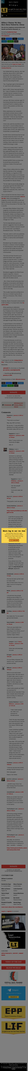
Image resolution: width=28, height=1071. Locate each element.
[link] (14, 529)
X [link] (25, 529)
